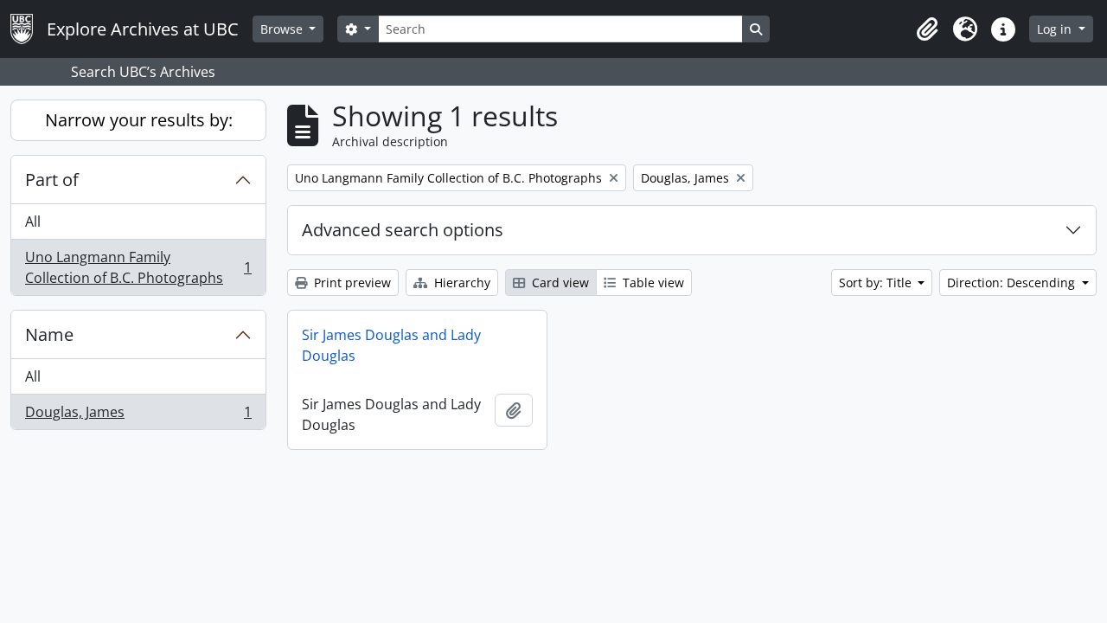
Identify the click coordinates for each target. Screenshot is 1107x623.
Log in (1056, 29)
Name (49, 334)
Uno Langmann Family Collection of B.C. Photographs (138, 267)
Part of (52, 179)
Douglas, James (138, 415)
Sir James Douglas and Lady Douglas (391, 345)
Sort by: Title (877, 282)
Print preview (350, 282)
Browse (283, 29)
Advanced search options (402, 229)
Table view (651, 282)
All (33, 221)
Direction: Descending (1012, 282)
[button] (927, 29)
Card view (558, 282)
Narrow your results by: (139, 120)
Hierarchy (460, 282)
